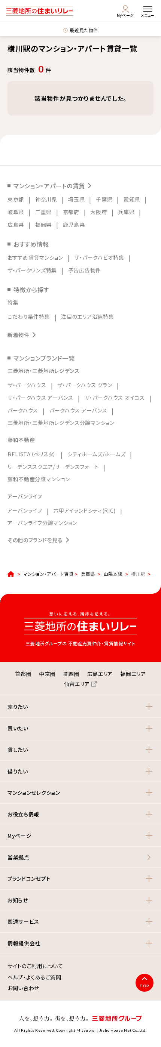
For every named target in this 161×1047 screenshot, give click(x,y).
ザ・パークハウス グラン (84, 385)
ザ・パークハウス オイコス (115, 397)
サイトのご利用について (35, 966)
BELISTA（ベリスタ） (31, 454)
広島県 (15, 224)
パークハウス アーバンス (78, 410)
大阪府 (98, 212)
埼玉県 (76, 199)
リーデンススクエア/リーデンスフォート (53, 466)
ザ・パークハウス (26, 385)
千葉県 (104, 199)
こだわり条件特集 (28, 316)
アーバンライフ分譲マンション (42, 522)
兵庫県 (126, 212)
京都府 (71, 212)
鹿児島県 (74, 224)
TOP (144, 985)
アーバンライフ (24, 510)
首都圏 (23, 673)
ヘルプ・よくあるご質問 (34, 977)
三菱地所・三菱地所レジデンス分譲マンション (61, 422)
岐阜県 (15, 212)
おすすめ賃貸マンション (35, 257)
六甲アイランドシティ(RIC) (85, 510)
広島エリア (100, 673)
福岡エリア (133, 673)
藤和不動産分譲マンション (38, 479)
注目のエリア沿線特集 (87, 316)
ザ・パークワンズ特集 (32, 270)
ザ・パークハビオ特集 (99, 257)
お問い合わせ (23, 988)
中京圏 (47, 673)
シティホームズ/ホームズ (96, 454)
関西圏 (71, 673)
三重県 (43, 212)
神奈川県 (46, 199)
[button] (80, 706)
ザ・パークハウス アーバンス (40, 397)
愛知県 (132, 199)
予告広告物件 (84, 270)
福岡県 (43, 224)
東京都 (15, 199)
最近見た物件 (84, 30)
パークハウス (22, 410)
